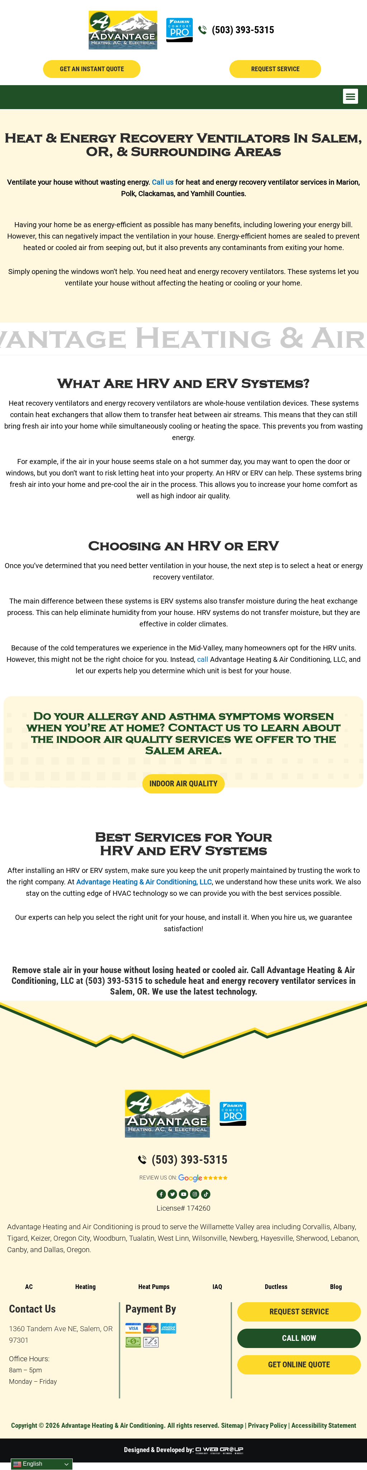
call (202, 659)
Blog (336, 1286)
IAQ (217, 1286)
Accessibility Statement (323, 1425)
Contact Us (32, 1309)
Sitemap (232, 1425)
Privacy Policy (267, 1425)
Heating (85, 1286)
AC (29, 1286)
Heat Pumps (154, 1286)
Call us (162, 182)
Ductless (276, 1286)
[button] (350, 96)
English (32, 1464)
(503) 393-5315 (243, 30)
